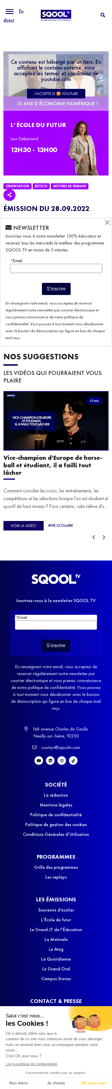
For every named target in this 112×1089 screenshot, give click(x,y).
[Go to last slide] (93, 537)
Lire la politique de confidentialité (31, 1064)
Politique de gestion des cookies (56, 824)
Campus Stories (56, 979)
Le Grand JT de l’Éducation (56, 930)
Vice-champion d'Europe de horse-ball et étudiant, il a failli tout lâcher (52, 465)
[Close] (107, 222)
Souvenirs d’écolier (56, 910)
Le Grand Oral (56, 969)
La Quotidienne (56, 959)
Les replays (56, 877)
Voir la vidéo (23, 525)
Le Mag (56, 949)
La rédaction (56, 795)
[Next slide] (104, 537)
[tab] (103, 15)
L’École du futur (56, 920)
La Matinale (56, 939)
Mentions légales (56, 805)
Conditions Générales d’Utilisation (56, 834)
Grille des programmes (56, 867)
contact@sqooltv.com (60, 747)
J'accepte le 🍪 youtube (56, 93)
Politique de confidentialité (56, 815)
